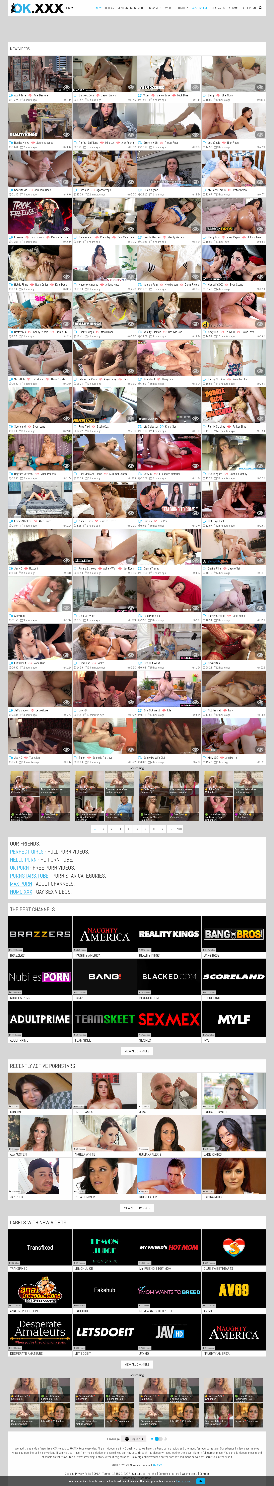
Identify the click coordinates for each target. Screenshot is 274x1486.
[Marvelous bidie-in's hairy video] (105, 594)
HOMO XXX (21, 891)
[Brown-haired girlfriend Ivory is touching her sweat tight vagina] (234, 689)
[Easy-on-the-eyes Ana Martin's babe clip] (234, 736)
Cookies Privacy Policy (78, 1474)
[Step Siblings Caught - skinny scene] (105, 216)
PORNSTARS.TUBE (29, 875)
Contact (204, 1474)
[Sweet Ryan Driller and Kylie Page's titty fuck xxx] (40, 263)
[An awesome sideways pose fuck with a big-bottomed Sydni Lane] (40, 405)
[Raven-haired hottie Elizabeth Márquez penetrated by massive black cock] (169, 452)
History (183, 8)
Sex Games (218, 8)
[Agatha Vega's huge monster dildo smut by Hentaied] (105, 169)
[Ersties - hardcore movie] (169, 500)
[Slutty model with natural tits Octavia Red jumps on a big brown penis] (169, 310)
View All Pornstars (137, 1208)
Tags (133, 8)
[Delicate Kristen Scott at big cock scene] (105, 500)
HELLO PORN (23, 859)
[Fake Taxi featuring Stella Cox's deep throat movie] (105, 405)
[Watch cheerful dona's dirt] (40, 594)
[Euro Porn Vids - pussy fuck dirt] (169, 594)
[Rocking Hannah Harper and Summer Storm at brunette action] (105, 452)
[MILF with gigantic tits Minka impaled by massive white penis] (105, 642)
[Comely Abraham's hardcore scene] (40, 169)
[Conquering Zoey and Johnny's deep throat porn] (234, 216)
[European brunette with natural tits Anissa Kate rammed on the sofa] (105, 263)
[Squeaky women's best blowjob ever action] (105, 689)
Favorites (169, 8)
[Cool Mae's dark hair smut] (105, 310)
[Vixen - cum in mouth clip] (169, 74)
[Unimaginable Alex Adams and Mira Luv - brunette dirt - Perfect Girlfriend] (105, 121)
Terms (106, 1474)
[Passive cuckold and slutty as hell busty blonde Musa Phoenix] (40, 452)
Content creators (169, 1474)
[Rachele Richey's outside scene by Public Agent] (234, 452)
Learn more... (184, 1481)
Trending (122, 8)
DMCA (96, 1474)
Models (142, 8)
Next (179, 829)
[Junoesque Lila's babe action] (169, 689)
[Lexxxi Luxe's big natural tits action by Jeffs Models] (40, 689)
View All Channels (137, 1051)
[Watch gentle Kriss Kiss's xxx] (169, 405)
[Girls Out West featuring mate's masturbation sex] (169, 642)
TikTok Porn (248, 8)
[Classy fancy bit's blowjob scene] (169, 547)
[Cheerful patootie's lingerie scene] (234, 642)
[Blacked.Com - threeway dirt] (105, 74)
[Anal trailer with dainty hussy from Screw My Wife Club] (169, 736)
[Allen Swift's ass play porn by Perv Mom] (40, 500)
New (98, 8)
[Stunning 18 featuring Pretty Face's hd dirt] (169, 121)
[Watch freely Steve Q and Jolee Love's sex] (234, 310)
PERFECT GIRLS (27, 851)
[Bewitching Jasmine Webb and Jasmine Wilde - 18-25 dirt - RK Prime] (40, 121)
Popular (109, 8)
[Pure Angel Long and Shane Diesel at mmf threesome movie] (105, 358)
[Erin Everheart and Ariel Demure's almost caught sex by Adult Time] (40, 74)
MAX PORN (21, 883)
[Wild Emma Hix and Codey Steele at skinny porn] (40, 310)
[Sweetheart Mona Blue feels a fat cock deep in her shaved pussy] (40, 642)
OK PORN (19, 867)
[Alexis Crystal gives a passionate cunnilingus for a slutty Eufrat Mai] (40, 358)
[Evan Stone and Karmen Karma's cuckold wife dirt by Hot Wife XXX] (234, 263)
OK (200, 1481)
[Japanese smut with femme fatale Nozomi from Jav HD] (40, 547)
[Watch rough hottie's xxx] (169, 169)
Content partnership (144, 1474)
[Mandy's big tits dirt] (169, 216)
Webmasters (189, 1474)
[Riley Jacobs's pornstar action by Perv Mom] (234, 358)
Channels (155, 8)
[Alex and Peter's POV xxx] (234, 169)
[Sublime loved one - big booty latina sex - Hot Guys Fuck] (234, 500)
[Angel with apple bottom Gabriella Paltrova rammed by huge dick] (105, 736)
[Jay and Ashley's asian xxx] (105, 547)
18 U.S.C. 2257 (121, 1474)
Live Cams (232, 8)
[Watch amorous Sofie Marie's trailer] (234, 594)
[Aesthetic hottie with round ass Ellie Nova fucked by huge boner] (234, 74)
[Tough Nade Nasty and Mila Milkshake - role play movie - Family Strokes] (234, 405)
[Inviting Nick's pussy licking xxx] (234, 121)
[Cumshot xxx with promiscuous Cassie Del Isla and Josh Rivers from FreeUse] (40, 216)
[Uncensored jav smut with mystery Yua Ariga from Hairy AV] (40, 736)
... (171, 829)
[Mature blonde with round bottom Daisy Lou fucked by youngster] (169, 358)
